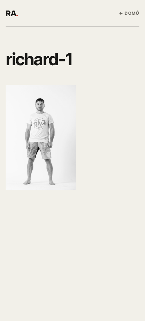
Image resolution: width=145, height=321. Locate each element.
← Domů (129, 13)
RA (12, 13)
